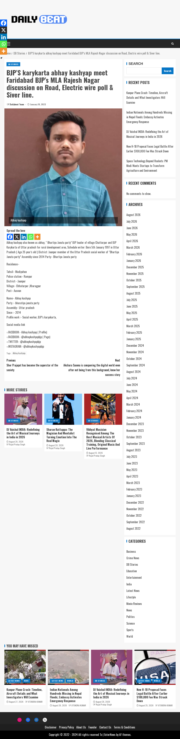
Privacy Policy (66, 727)
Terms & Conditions (124, 727)
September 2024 (135, 365)
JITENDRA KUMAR (35, 701)
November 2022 (135, 509)
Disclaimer (51, 727)
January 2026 (133, 261)
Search (135, 63)
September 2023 (135, 443)
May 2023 (131, 470)
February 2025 (134, 332)
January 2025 (133, 339)
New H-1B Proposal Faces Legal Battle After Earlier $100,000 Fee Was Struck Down (152, 695)
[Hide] (1, 58)
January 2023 (133, 496)
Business (131, 551)
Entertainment (134, 577)
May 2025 (131, 313)
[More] (37, 237)
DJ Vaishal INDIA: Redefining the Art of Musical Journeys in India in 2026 (23, 433)
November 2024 (135, 352)
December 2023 (135, 424)
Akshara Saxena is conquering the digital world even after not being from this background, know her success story (91, 367)
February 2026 (134, 254)
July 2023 (131, 456)
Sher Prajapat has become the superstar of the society (32, 365)
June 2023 (132, 463)
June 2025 (132, 306)
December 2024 (135, 345)
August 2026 (133, 215)
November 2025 (135, 274)
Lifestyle (131, 597)
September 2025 (135, 287)
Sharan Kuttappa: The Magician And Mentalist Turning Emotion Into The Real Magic (61, 435)
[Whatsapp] (30, 237)
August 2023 (133, 450)
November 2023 (135, 430)
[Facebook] (10, 237)
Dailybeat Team (17, 104)
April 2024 (132, 398)
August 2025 (133, 293)
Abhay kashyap (19, 353)
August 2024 (133, 372)
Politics (130, 617)
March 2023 (133, 483)
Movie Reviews (134, 604)
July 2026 (131, 221)
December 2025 (135, 267)
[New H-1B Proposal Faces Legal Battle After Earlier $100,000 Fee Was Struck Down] (155, 667)
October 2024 (134, 359)
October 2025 (134, 280)
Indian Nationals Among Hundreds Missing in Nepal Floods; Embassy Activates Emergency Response (149, 117)
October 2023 (134, 437)
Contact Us (105, 727)
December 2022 (135, 502)
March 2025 (133, 326)
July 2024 (131, 378)
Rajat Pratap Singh (17, 444)
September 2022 (135, 522)
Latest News (133, 591)
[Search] (172, 43)
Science (130, 623)
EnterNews (109, 734)
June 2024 (132, 385)
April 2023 (132, 476)
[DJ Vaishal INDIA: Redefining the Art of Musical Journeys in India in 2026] (23, 409)
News (129, 610)
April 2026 (132, 241)
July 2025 (131, 300)
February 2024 (134, 411)
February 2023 (134, 489)
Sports (130, 630)
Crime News (132, 558)
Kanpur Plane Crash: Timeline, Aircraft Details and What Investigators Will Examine (147, 97)
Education (131, 571)
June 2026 (132, 228)
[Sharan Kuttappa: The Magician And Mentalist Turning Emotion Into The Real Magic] (63, 409)
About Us (81, 727)
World (129, 636)
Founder (92, 727)
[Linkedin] (24, 237)
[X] (17, 237)
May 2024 (131, 391)
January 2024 (133, 417)
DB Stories (13, 64)
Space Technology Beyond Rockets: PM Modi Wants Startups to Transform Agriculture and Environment (147, 166)
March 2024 (133, 404)
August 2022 (133, 528)
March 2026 (133, 247)
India (129, 584)
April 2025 (132, 319)
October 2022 (134, 515)
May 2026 (131, 234)
